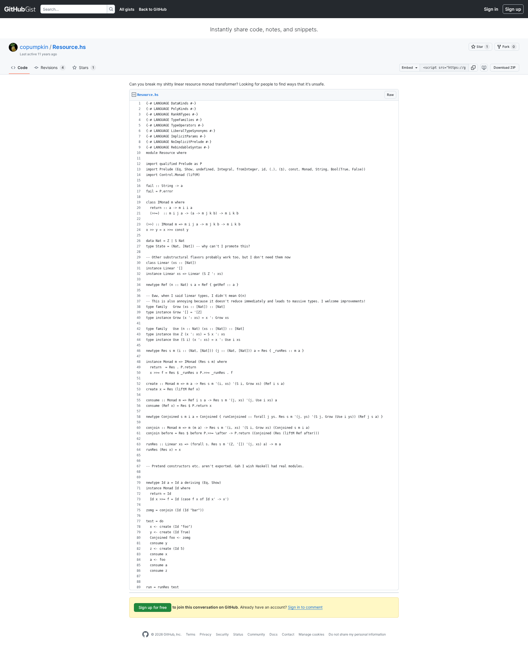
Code (23, 67)
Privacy (205, 634)
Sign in (491, 9)
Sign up (513, 9)
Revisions (52, 67)
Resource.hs (69, 47)
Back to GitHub (153, 9)
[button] (473, 67)
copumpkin (34, 47)
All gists (126, 9)
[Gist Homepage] (20, 9)
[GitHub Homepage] (145, 634)
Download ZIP (505, 67)
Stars (86, 67)
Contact (288, 634)
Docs (273, 634)
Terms (190, 634)
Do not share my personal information (357, 634)
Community (256, 634)
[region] (264, 345)
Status (238, 634)
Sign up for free (153, 607)
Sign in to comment (305, 607)
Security (222, 634)
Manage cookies (311, 634)
